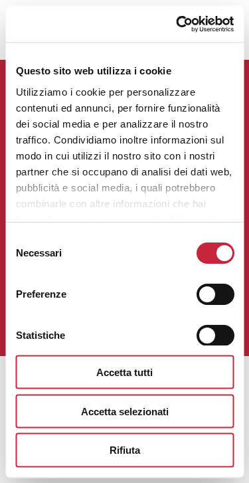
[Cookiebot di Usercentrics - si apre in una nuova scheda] (177, 24)
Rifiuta (125, 450)
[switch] (215, 294)
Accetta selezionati (125, 411)
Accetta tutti (124, 371)
